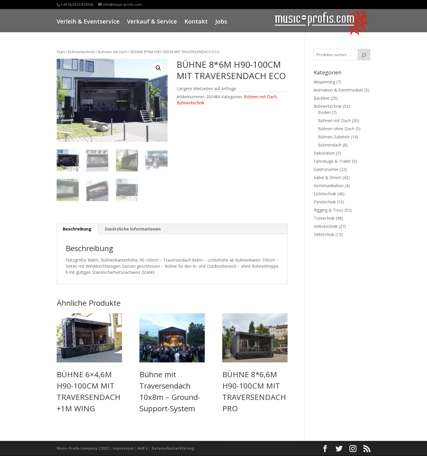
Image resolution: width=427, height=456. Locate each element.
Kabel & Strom (327, 177)
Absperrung (324, 82)
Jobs (221, 22)
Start (61, 51)
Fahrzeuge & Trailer (332, 161)
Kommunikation (329, 185)
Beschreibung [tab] (77, 229)
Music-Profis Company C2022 (83, 448)
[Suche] (364, 54)
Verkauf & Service (152, 22)
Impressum (123, 448)
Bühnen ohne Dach (336, 128)
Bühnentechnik (81, 51)
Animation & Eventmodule (338, 90)
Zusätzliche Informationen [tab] (133, 229)
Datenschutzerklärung (173, 448)
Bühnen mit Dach (113, 51)
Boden (324, 112)
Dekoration (324, 153)
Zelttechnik (324, 234)
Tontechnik (324, 218)
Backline (321, 98)
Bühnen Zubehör (334, 137)
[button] (158, 68)
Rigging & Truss (328, 210)
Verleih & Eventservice (88, 22)
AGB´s (142, 448)
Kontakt (196, 22)
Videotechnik (326, 226)
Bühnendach (330, 145)
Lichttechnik (325, 193)
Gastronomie (326, 169)
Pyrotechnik (325, 202)
